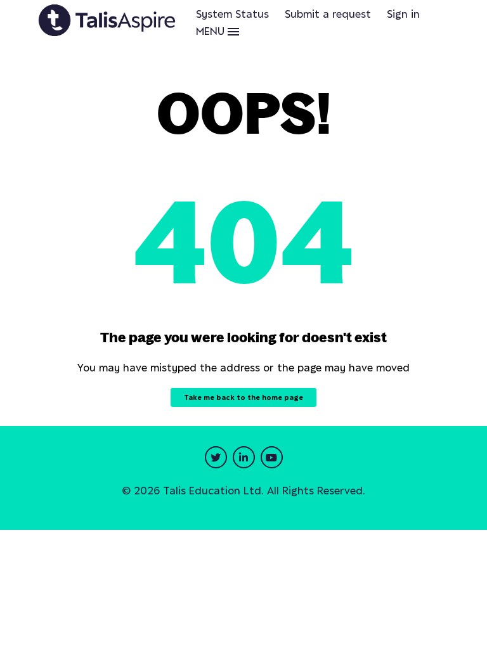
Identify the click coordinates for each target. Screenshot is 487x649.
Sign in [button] (403, 14)
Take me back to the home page (243, 397)
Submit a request (328, 14)
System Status (232, 14)
